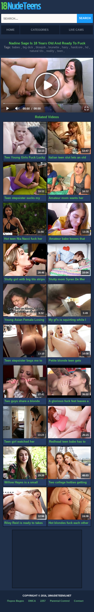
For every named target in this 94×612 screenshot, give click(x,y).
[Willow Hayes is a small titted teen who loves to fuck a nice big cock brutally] (25, 462)
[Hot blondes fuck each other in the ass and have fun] (69, 503)
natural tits (37, 51)
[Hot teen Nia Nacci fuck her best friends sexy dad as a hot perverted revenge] (24, 219)
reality (50, 51)
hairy (65, 47)
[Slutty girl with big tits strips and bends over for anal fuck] (25, 260)
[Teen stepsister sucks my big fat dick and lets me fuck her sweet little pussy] (25, 178)
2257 (43, 600)
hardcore (76, 47)
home (10, 29)
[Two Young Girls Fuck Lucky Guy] (25, 138)
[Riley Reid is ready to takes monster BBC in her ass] (25, 503)
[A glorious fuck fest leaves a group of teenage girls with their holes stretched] (69, 381)
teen (60, 51)
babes (16, 47)
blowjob (41, 47)
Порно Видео (15, 600)
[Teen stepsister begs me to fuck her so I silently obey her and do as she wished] (25, 341)
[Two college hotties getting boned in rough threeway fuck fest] (69, 462)
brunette (53, 47)
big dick (28, 47)
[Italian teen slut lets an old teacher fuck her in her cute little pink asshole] (69, 138)
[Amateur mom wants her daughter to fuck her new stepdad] (69, 178)
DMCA (32, 600)
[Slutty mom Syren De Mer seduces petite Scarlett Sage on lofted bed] (69, 260)
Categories (40, 29)
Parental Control (60, 600)
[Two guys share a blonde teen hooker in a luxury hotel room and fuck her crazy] (25, 381)
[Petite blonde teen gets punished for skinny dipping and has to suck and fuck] (69, 341)
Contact (79, 600)
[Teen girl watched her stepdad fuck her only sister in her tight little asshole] (24, 422)
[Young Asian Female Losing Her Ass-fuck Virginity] (25, 300)
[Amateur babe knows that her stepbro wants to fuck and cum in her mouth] (69, 219)
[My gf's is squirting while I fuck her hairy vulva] (69, 300)
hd (86, 47)
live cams (76, 29)
